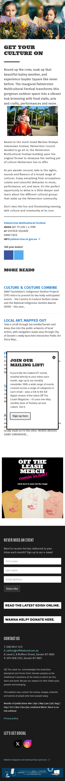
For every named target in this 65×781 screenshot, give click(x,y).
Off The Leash (9, 6)
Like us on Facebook (8, 744)
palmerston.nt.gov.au (23, 239)
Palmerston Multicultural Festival (25, 223)
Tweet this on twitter (19, 255)
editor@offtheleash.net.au (22, 650)
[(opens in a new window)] (32, 487)
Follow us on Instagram (27, 744)
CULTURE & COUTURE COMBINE (30, 287)
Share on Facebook (8, 255)
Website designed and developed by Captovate (25, 759)
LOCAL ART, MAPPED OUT (25, 320)
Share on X (18, 744)
